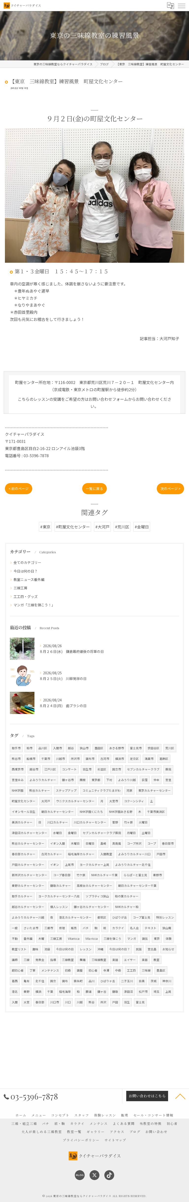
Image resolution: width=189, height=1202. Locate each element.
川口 (68, 1002)
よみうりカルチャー (43, 780)
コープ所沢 (134, 843)
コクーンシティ (134, 801)
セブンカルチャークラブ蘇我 (102, 833)
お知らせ (168, 949)
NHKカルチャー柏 (127, 907)
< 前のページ (19, 488)
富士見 (140, 1002)
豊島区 (161, 970)
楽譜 (115, 960)
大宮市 (113, 801)
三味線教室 (99, 960)
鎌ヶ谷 (101, 991)
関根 (83, 780)
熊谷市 (16, 759)
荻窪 (145, 780)
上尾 (168, 991)
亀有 (27, 981)
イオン (54, 865)
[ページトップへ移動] (180, 1096)
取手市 (16, 748)
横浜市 (119, 759)
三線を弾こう (112, 939)
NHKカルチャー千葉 (104, 875)
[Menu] (181, 5)
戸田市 (161, 854)
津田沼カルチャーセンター (29, 833)
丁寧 (32, 970)
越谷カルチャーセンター (28, 907)
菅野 (115, 822)
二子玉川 (127, 981)
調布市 (90, 759)
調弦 (145, 939)
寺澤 (106, 970)
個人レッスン (59, 907)
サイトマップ (115, 1140)
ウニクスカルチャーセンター (75, 801)
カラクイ (118, 928)
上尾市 (69, 865)
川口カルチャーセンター (90, 822)
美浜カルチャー (22, 822)
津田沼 (128, 991)
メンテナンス (50, 970)
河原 (129, 790)
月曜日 (131, 833)
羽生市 (87, 769)
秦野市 (157, 875)
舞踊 (83, 960)
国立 (53, 981)
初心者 (93, 970)
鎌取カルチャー (60, 886)
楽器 (145, 960)
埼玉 (156, 991)
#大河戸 (102, 527)
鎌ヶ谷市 (68, 780)
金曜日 (72, 833)
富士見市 (136, 748)
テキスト (151, 928)
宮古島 (152, 949)
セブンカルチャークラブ (143, 769)
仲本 (156, 780)
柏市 (29, 748)
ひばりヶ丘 (107, 981)
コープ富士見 (141, 917)
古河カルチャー (51, 854)
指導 (53, 960)
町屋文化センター (23, 801)
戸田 (115, 1002)
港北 (15, 991)
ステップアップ (66, 790)
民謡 (139, 949)
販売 (74, 928)
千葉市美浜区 (156, 812)
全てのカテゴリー (27, 562)
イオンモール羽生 (23, 812)
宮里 (168, 780)
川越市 (60, 759)
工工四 (131, 970)
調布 (65, 981)
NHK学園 (17, 790)
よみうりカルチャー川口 (134, 854)
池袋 (47, 949)
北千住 (39, 981)
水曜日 (57, 833)
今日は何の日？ (26, 571)
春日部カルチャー (23, 854)
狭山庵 (166, 928)
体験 (169, 939)
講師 (15, 960)
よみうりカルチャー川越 (28, 917)
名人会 (134, 928)
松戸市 (143, 991)
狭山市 (84, 748)
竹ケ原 (81, 875)
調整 (80, 970)
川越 (80, 1002)
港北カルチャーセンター (75, 917)
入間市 (57, 748)
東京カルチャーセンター (154, 790)
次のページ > (170, 488)
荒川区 (169, 748)
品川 (91, 981)
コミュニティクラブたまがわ (101, 790)
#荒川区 (122, 527)
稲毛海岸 (65, 991)
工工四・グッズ (26, 596)
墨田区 (98, 748)
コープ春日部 (62, 875)
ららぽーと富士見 (135, 875)
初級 (68, 970)
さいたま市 (31, 928)
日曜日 (90, 843)
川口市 (54, 1002)
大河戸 (45, 801)
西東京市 (18, 769)
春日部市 (168, 843)
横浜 (38, 991)
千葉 (50, 991)
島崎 (103, 843)
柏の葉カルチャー (127, 896)
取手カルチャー (22, 896)
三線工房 (20, 587)
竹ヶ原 (128, 822)
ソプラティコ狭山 (97, 896)
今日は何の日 (65, 949)
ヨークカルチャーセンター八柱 (59, 896)
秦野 (27, 991)
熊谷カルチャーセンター (28, 843)
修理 (62, 928)
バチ (86, 928)
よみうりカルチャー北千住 (133, 865)
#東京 (45, 527)
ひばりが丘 (119, 917)
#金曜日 (142, 527)
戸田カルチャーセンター (28, 865)
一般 (15, 928)
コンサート (69, 769)
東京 (157, 939)
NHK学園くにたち (91, 812)
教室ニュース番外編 (29, 579)
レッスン (86, 949)
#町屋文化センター (73, 527)
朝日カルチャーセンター (57, 812)
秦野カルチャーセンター (28, 886)
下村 (109, 780)
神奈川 (166, 981)
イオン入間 (57, 843)
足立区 (134, 759)
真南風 (116, 843)
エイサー (130, 960)
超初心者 (18, 970)
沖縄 (100, 949)
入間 (15, 1002)
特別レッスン (165, 917)
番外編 (28, 939)
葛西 (15, 981)
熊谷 (91, 1002)
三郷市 (48, 928)
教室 (156, 960)
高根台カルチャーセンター (94, 886)
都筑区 (101, 917)
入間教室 (106, 854)
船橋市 (31, 759)
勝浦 (89, 991)
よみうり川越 (127, 780)
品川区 (42, 748)
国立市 (116, 769)
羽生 (127, 1002)
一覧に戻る (94, 488)
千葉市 (45, 759)
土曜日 (146, 833)
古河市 (104, 759)
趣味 (35, 949)
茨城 (154, 981)
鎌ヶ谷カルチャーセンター (91, 907)
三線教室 (68, 960)
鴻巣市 (149, 759)
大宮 (27, 1002)
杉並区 (101, 769)
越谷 (71, 748)
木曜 (41, 939)
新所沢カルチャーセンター (29, 875)
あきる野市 (116, 748)
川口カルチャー (57, 822)
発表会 (39, 960)
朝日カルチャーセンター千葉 (137, 886)
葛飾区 (163, 759)
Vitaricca (73, 939)
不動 (15, 939)
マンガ (131, 939)
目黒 (142, 981)
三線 (27, 960)
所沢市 (75, 759)
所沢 (103, 1002)
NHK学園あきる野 (120, 812)
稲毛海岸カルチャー (81, 854)
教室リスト (19, 949)
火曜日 (143, 822)
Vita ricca (91, 939)
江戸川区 (50, 769)
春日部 (39, 1002)
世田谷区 (153, 748)
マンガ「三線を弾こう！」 (34, 604)
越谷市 (34, 769)
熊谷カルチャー (39, 790)
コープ (151, 843)
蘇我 (168, 769)
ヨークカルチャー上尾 (94, 865)
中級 (118, 970)
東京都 (96, 780)
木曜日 (75, 843)
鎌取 (115, 991)
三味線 (146, 970)
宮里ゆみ (18, 780)
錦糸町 (78, 981)
